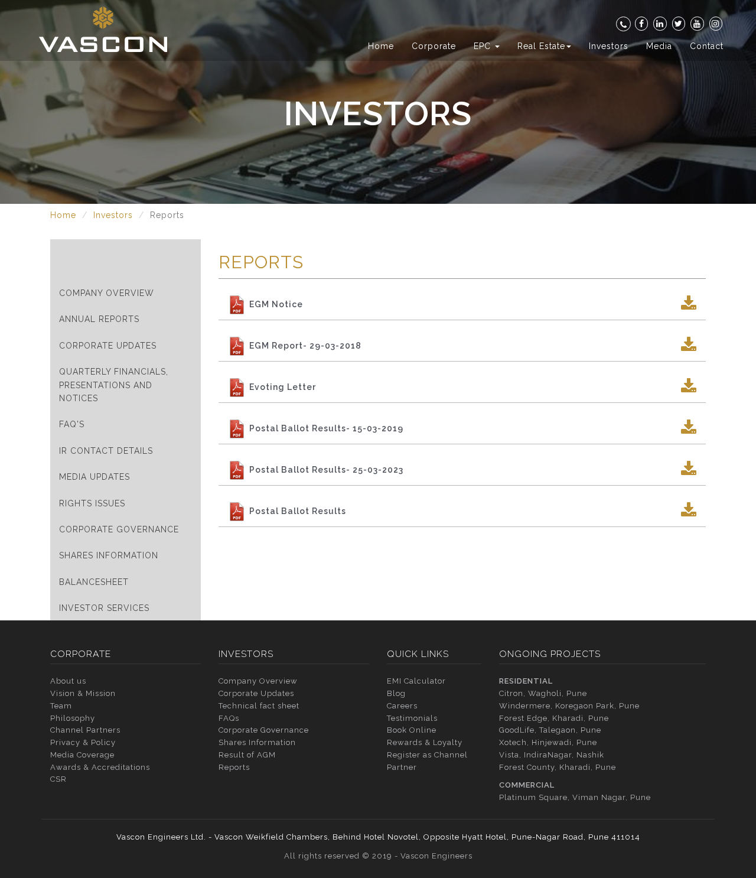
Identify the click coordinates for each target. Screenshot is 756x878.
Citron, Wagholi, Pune (543, 693)
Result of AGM (247, 754)
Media (659, 46)
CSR (58, 779)
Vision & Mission (83, 693)
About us (68, 681)
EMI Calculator (416, 681)
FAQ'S (71, 424)
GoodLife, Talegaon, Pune (550, 730)
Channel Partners (85, 730)
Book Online (411, 730)
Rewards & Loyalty (424, 742)
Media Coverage (82, 754)
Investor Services (104, 608)
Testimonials (412, 718)
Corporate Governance (119, 529)
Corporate (434, 46)
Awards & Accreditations (100, 767)
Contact (707, 46)
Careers (402, 705)
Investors (608, 46)
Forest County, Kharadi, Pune (557, 767)
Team (61, 705)
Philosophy (72, 718)
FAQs (229, 718)
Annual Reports (99, 319)
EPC (484, 46)
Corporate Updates (108, 345)
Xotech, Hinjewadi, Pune (548, 742)
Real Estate (541, 46)
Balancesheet (94, 582)
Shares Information (108, 555)
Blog (396, 693)
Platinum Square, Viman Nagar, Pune (575, 797)
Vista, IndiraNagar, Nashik (551, 754)
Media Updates (94, 477)
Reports (234, 767)
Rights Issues (92, 503)
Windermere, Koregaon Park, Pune (569, 705)
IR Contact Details (106, 451)
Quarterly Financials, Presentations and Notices (113, 385)
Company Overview (106, 293)
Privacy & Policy (83, 742)
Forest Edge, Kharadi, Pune (554, 718)
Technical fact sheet (259, 705)
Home (381, 46)
